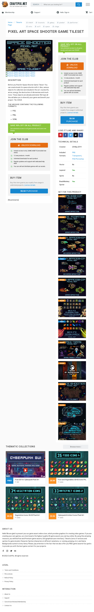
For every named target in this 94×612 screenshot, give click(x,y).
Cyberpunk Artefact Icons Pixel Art (71, 515)
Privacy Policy (8, 581)
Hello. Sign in (64, 12)
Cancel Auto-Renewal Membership (15, 602)
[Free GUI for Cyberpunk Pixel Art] (25, 464)
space (46, 26)
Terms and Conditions (11, 570)
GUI (18, 482)
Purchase (29, 191)
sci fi (37, 26)
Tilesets (19, 22)
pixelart (61, 23)
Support (37, 12)
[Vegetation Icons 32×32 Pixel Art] (25, 500)
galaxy (51, 23)
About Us (7, 594)
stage (56, 26)
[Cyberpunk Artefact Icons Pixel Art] (68, 500)
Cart (90, 12)
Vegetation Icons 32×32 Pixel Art (27, 515)
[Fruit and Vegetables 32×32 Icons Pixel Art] (68, 464)
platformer (73, 23)
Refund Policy (8, 578)
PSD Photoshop (78, 159)
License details (29, 185)
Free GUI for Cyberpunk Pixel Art (27, 480)
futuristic (40, 23)
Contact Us (8, 605)
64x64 (29, 23)
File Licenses (8, 574)
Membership (9, 12)
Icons (61, 482)
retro (29, 26)
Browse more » (75, 447)
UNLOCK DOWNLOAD (30, 145)
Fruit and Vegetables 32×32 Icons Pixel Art (72, 480)
